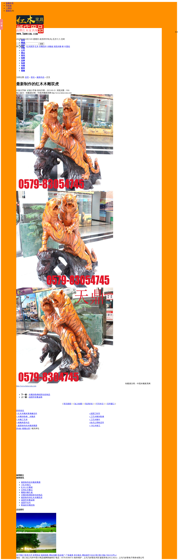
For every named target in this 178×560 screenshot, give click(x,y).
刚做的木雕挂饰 (28, 505)
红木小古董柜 (27, 487)
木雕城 (50, 46)
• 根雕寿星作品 (23, 423)
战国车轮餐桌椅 (35, 397)
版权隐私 (45, 555)
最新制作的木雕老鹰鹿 (30, 482)
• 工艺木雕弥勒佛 (96, 416)
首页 (27, 77)
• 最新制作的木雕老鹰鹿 (27, 426)
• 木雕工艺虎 (22, 420)
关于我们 (20, 555)
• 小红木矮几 (94, 426)
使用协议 (36, 555)
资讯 (33, 77)
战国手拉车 (26, 503)
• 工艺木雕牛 (94, 420)
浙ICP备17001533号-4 (107, 555)
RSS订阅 (94, 555)
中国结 (67, 46)
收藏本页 (10, 3)
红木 (37, 46)
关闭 (176, 32)
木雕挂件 (43, 46)
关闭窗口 (111, 404)
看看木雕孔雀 (27, 492)
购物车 (9, 11)
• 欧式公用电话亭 (96, 423)
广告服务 (69, 555)
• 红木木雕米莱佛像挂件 (27, 413)
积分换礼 (78, 555)
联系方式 (28, 555)
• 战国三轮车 (94, 413)
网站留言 (86, 555)
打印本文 (100, 404)
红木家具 (30, 46)
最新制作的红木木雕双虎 (31, 497)
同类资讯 (20, 411)
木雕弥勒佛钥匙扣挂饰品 (39, 395)
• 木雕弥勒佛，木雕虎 (26, 416)
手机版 (9, 6)
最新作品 (40, 77)
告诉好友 (89, 404)
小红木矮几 (26, 485)
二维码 (9, 8)
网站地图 (53, 555)
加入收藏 (78, 404)
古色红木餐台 (27, 490)
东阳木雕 (57, 46)
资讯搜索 (67, 404)
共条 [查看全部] (23, 428)
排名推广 (61, 555)
